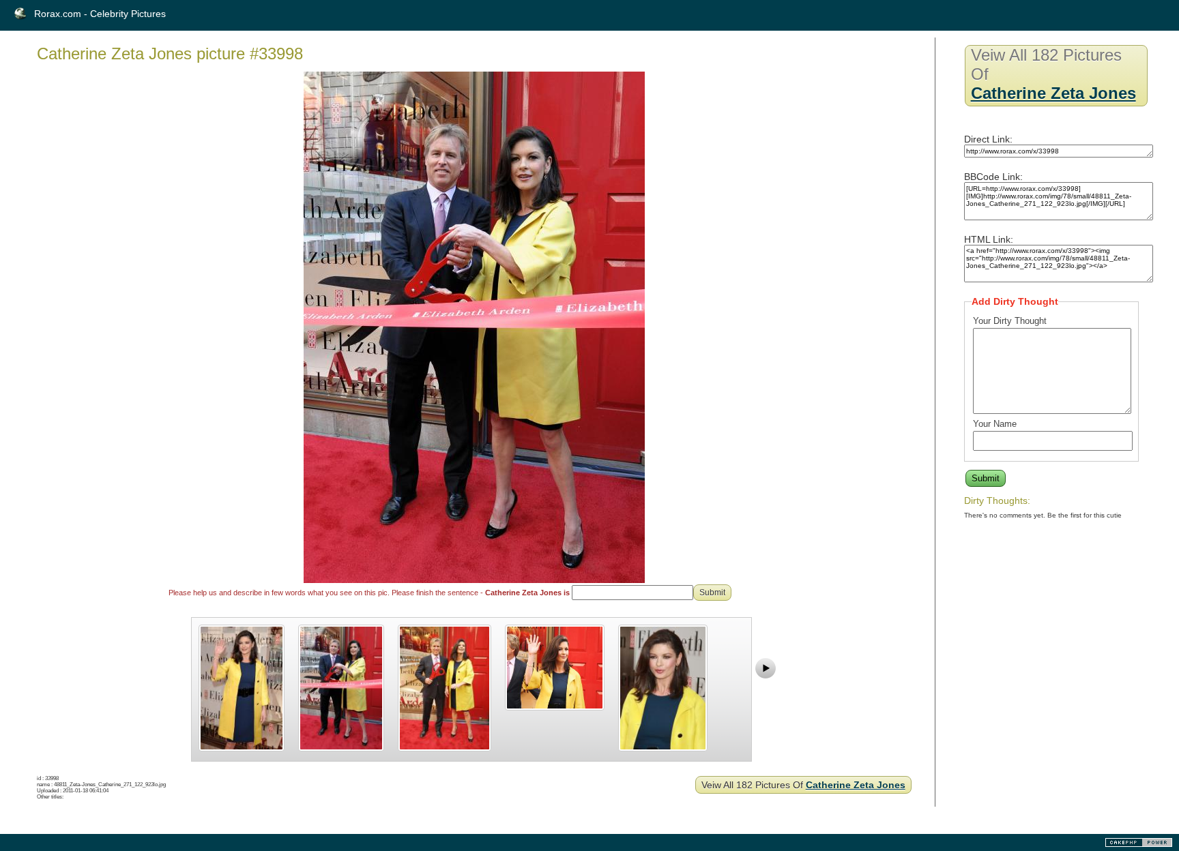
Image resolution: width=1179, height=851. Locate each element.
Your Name (995, 424)
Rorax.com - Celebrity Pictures (100, 13)
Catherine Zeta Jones (855, 784)
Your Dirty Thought (1010, 321)
